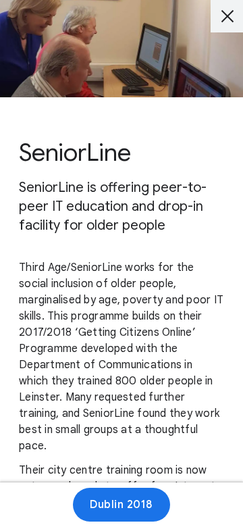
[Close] (227, 16)
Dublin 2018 (121, 504)
